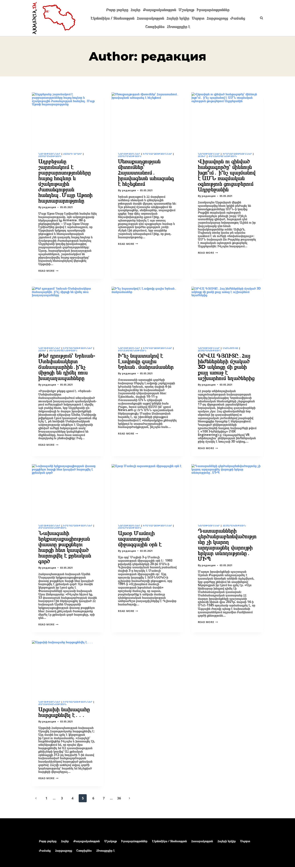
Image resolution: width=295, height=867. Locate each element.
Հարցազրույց (217, 18)
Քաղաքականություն (159, 9)
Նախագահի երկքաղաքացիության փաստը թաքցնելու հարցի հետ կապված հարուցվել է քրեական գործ (64, 547)
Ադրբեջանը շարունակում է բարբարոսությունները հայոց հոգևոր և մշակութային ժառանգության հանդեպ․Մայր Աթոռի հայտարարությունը (65, 181)
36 (119, 798)
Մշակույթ (186, 9)
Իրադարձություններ (213, 9)
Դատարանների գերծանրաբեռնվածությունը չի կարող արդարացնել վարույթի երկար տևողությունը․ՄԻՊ (227, 544)
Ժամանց (237, 18)
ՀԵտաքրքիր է (178, 26)
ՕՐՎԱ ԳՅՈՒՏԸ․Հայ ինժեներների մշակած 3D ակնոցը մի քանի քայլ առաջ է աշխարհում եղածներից (226, 366)
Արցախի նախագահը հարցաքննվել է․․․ (64, 712)
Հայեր (135, 9)
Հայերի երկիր (178, 18)
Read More (48, 270)
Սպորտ (198, 18)
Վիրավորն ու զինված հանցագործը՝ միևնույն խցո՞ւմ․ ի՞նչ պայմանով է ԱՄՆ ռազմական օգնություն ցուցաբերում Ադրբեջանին (226, 175)
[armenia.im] (54, 18)
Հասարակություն (150, 18)
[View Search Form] (259, 18)
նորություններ (49, 153)
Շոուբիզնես (155, 26)
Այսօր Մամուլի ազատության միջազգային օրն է (140, 539)
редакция (49, 207)
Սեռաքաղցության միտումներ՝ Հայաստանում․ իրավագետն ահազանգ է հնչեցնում (146, 172)
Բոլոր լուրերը (117, 9)
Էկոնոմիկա (230, 347)
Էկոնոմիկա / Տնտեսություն (112, 18)
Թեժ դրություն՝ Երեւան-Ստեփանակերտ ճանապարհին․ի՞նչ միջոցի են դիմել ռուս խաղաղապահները (66, 366)
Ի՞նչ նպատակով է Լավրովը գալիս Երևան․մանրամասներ (146, 361)
